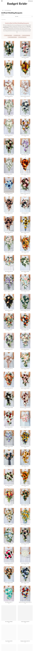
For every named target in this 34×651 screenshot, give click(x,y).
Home (2, 10)
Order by (2, 14)
